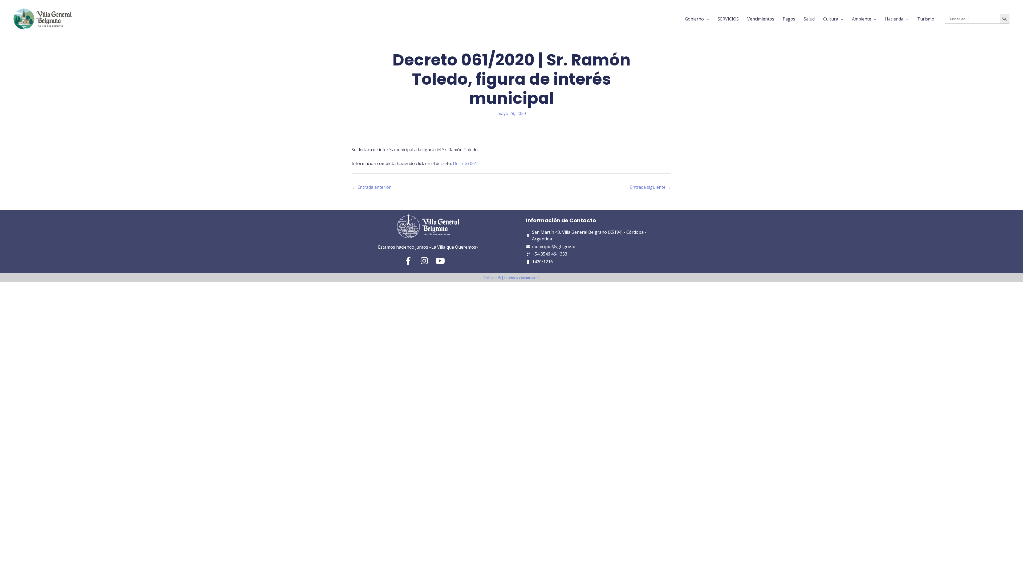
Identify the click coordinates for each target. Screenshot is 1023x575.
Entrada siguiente (650, 187)
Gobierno (694, 19)
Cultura (830, 19)
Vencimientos (760, 19)
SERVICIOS (728, 19)
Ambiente (861, 19)
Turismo (925, 19)
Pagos (789, 19)
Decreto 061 (465, 163)
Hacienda (894, 19)
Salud (809, 19)
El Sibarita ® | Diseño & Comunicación (512, 278)
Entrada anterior (371, 187)
